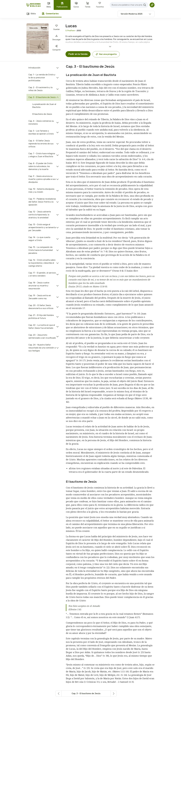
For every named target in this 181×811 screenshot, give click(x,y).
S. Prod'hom (70, 31)
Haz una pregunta (108, 54)
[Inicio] (33, 5)
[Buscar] (144, 4)
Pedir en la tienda (78, 54)
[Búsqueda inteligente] (152, 4)
